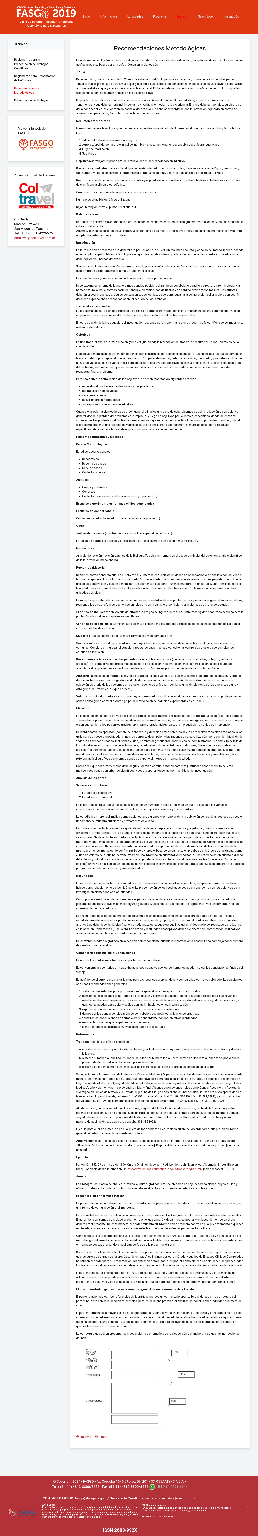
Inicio (86, 16)
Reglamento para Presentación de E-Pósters (34, 78)
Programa (159, 16)
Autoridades (135, 16)
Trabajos (182, 16)
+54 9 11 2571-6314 (172, 1486)
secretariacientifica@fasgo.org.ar (171, 1498)
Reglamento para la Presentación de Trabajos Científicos (31, 64)
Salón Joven (206, 16)
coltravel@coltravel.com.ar (34, 238)
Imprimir (86, 1437)
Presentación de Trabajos (31, 100)
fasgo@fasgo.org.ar (90, 1498)
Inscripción (232, 16)
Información (108, 16)
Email (103, 1437)
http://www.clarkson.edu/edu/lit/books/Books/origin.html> (163, 1169)
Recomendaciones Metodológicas (26, 90)
